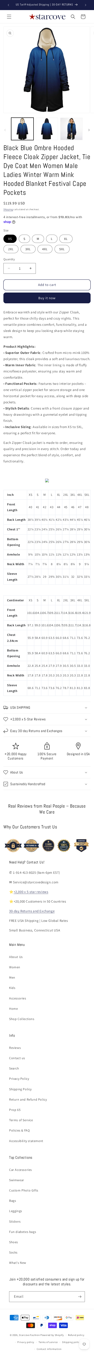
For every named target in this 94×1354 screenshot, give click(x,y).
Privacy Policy (19, 1079)
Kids (12, 988)
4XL (45, 249)
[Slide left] (5, 130)
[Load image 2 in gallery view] (47, 129)
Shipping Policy (20, 1089)
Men (12, 977)
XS (10, 239)
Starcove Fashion (29, 1335)
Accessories (17, 998)
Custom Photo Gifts (23, 1190)
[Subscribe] (80, 1296)
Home (13, 1009)
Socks (13, 1252)
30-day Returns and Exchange (32, 911)
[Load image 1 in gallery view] (22, 129)
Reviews (15, 1048)
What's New (17, 1263)
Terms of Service (21, 1120)
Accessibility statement (26, 1141)
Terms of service (48, 1342)
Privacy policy (25, 1342)
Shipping (8, 209)
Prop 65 (15, 1110)
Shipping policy (71, 1342)
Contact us (17, 1058)
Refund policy (76, 1335)
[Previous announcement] (8, 5)
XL (66, 239)
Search (14, 1068)
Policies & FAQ (19, 1130)
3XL (28, 249)
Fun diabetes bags (22, 1232)
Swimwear (16, 1180)
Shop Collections (21, 1019)
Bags (12, 1201)
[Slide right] (89, 130)
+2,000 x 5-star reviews (31, 892)
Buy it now (47, 298)
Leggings (15, 1211)
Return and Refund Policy (28, 1099)
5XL (62, 249)
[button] (9, 17)
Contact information (49, 1349)
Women (14, 967)
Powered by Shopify (52, 1335)
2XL (11, 249)
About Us (16, 957)
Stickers (15, 1221)
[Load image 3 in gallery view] (71, 129)
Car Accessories (20, 1170)
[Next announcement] (86, 5)
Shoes (13, 1242)
